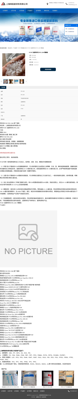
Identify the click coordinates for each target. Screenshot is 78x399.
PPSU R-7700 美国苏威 (66, 387)
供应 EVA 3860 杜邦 (47, 387)
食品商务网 (44, 397)
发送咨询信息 (48, 69)
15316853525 (71, 2)
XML (50, 395)
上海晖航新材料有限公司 (44, 395)
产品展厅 (30, 10)
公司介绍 (13, 10)
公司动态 (21, 10)
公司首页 (5, 10)
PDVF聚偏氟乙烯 (22, 48)
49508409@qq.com (72, 4)
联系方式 (46, 10)
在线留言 (54, 10)
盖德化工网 (38, 397)
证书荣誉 (38, 10)
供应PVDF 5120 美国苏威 (29, 387)
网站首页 (10, 48)
